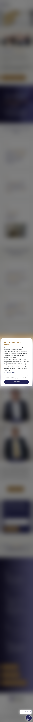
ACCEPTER (16, 382)
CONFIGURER (10, 377)
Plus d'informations (10, 372)
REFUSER (23, 377)
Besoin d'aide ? (25, 712)
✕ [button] (30, 711)
